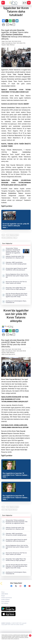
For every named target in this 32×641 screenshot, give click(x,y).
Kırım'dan (23, 450)
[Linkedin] (25, 586)
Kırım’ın (12, 77)
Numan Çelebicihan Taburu (10, 107)
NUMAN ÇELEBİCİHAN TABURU (12, 104)
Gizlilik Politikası (5, 599)
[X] (16, 586)
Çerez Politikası (5, 601)
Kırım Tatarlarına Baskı (12, 235)
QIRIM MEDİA (4, 594)
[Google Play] (16, 609)
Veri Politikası (4, 603)
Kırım (15, 32)
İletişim (3, 595)
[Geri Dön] (3, 2)
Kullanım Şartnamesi (6, 597)
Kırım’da (20, 30)
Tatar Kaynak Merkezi (20, 74)
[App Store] (16, 614)
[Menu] (29, 2)
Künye (3, 592)
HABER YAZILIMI (5, 623)
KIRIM (21, 89)
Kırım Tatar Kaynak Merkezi (9, 509)
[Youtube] (29, 586)
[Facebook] (11, 586)
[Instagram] (20, 586)
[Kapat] (30, 635)
